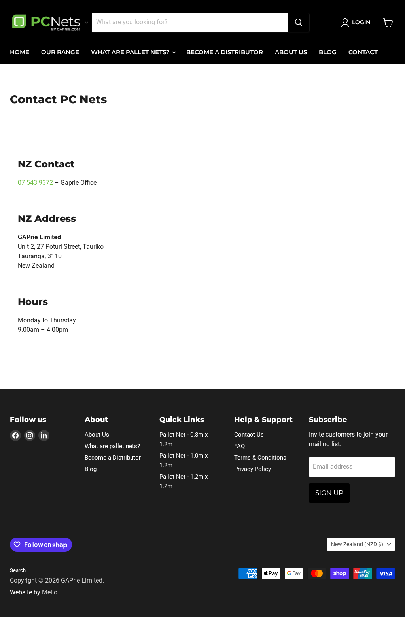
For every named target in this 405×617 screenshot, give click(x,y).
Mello (49, 592)
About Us (291, 52)
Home (19, 52)
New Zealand (357, 544)
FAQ (239, 446)
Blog (328, 52)
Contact (363, 52)
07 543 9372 (35, 182)
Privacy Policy (252, 469)
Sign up (329, 493)
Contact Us (249, 434)
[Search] (298, 22)
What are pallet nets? (131, 52)
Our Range (60, 52)
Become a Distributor (224, 52)
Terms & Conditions (260, 457)
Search (18, 570)
